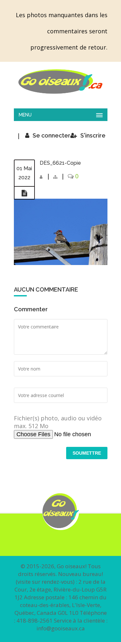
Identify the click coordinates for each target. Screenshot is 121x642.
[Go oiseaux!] (60, 81)
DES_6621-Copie (60, 163)
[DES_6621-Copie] (24, 193)
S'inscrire (93, 135)
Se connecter (51, 135)
